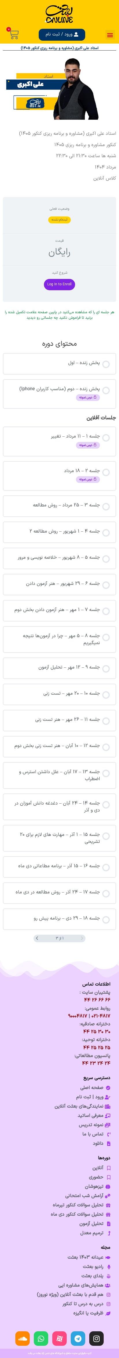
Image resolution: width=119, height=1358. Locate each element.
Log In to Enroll (59, 284)
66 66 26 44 (97, 1000)
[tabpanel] (59, 156)
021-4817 (101, 1016)
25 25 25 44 (96, 1048)
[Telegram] (78, 1338)
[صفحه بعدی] (37, 938)
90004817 (77, 1016)
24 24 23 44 (96, 1063)
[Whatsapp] (41, 1338)
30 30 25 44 (96, 1032)
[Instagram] (96, 1338)
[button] (110, 35)
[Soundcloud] (22, 1338)
